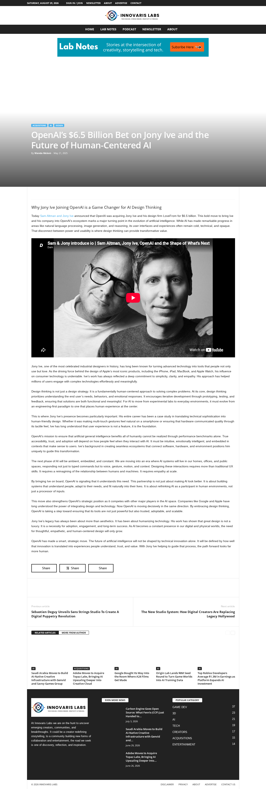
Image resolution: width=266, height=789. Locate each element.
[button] (233, 29)
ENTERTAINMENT (183, 744)
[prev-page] (227, 633)
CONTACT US (228, 784)
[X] (229, 3)
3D (174, 713)
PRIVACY (183, 784)
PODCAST (129, 29)
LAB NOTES (108, 29)
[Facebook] (210, 3)
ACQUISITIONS (39, 125)
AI (51, 125)
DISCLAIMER (167, 784)
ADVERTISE (121, 3)
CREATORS (179, 732)
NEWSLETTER (93, 3)
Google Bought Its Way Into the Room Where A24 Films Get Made (132, 676)
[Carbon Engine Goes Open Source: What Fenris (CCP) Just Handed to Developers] (112, 714)
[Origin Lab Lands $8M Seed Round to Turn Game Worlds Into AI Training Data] (174, 654)
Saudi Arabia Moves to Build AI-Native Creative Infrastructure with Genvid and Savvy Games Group (49, 678)
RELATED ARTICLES (45, 632)
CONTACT (136, 3)
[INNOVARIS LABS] (133, 15)
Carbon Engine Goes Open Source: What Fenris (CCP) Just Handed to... (145, 712)
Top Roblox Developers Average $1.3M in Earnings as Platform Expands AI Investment (216, 678)
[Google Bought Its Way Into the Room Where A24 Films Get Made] (133, 654)
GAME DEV (179, 707)
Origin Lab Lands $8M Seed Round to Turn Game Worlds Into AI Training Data (174, 676)
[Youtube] (236, 3)
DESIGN (59, 125)
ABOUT (108, 3)
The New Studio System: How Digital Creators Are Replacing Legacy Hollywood (188, 614)
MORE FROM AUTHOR (74, 632)
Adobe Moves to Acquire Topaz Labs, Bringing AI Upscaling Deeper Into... (141, 756)
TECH (176, 725)
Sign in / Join (74, 3)
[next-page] (233, 633)
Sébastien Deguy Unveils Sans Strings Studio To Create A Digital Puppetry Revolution (75, 614)
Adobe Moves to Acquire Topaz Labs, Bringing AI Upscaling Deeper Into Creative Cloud (88, 678)
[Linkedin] (223, 3)
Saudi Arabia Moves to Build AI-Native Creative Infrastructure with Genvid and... (144, 734)
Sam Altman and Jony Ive (57, 215)
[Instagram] (216, 3)
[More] (74, 193)
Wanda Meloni (42, 153)
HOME (89, 29)
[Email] (64, 193)
